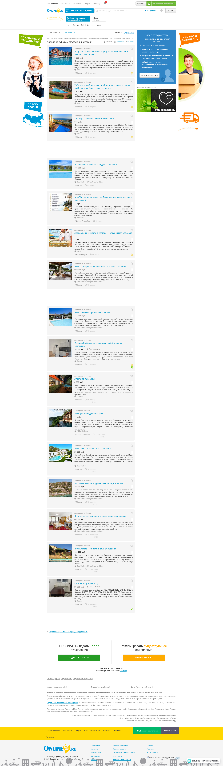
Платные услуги (96, 752)
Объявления (52, 3)
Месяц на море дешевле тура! (88, 413)
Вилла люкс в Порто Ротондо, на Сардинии (95, 548)
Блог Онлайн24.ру (92, 730)
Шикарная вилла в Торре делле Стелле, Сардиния (98, 483)
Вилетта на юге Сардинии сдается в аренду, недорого (100, 515)
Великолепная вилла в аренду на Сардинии (95, 164)
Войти (141, 3)
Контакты (50, 736)
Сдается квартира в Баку (86, 583)
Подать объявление (120, 745)
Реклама (77, 3)
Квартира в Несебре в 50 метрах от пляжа (94, 118)
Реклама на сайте (119, 749)
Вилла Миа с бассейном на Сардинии (92, 448)
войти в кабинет (144, 657)
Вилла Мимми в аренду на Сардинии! (92, 312)
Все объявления (53, 730)
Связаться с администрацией (124, 752)
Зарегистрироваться (149, 75)
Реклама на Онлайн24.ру (146, 88)
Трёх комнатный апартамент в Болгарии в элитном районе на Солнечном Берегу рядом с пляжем (102, 86)
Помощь (97, 3)
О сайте (150, 745)
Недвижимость (66, 679)
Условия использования (122, 760)
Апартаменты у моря (84, 378)
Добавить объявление (164, 3)
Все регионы (151, 10)
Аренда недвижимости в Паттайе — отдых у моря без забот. (103, 232)
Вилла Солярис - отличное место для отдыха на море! (100, 266)
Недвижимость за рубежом (83, 679)
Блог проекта (95, 756)
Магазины (65, 3)
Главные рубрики (53, 679)
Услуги (87, 3)
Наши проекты (152, 752)
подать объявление (79, 657)
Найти (170, 10)
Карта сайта (117, 756)
